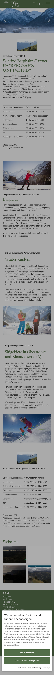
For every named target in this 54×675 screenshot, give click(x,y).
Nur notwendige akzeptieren (27, 661)
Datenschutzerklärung (34, 668)
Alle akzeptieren (27, 653)
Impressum (46, 668)
